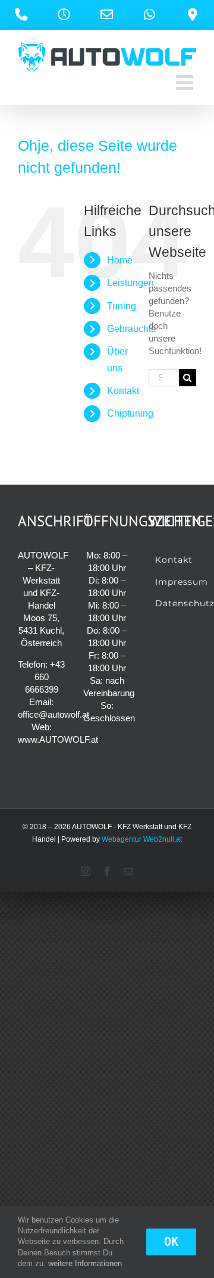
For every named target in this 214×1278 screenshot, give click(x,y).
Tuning (121, 306)
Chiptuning (130, 413)
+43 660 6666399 (45, 676)
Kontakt (123, 391)
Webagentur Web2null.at (142, 839)
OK (171, 1241)
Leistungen (130, 283)
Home (120, 260)
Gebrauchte (131, 329)
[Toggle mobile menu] (186, 82)
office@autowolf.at (53, 714)
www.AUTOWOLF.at (58, 739)
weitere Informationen (85, 1263)
